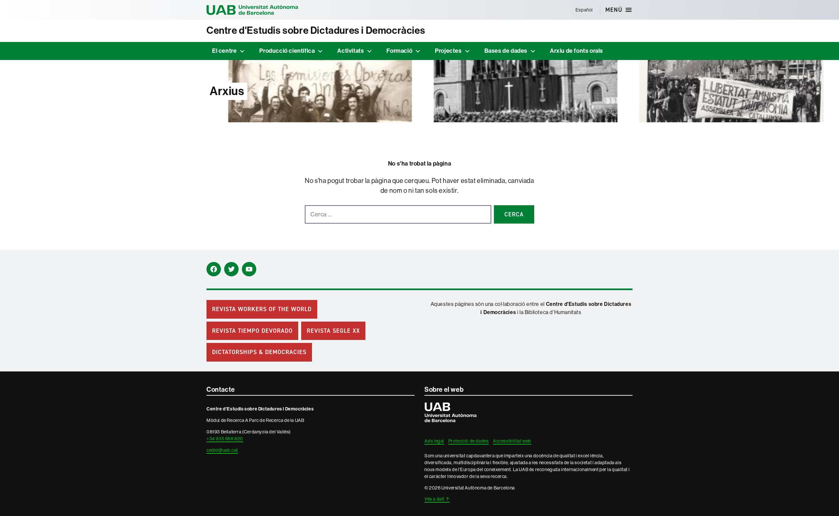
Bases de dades (505, 50)
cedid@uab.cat (222, 450)
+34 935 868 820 (224, 439)
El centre (224, 50)
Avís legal (434, 441)
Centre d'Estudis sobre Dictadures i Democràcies (315, 30)
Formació (399, 50)
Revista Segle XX (333, 331)
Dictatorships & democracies (259, 352)
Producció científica (287, 50)
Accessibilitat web (512, 441)
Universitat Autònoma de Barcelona (252, 10)
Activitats (350, 50)
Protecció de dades (468, 441)
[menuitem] (584, 10)
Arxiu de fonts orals (576, 50)
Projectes (448, 50)
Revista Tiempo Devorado (252, 331)
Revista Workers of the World (262, 309)
